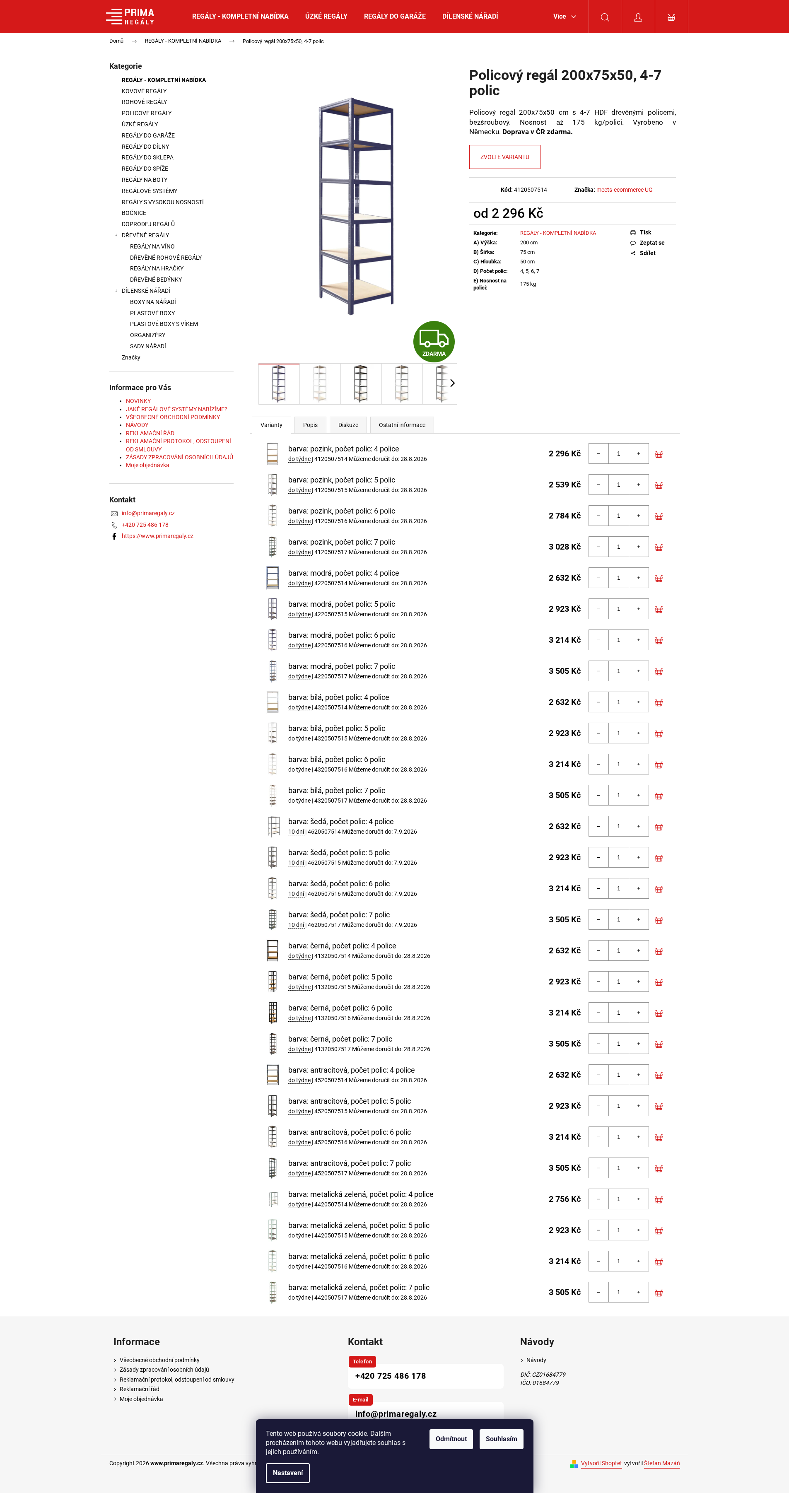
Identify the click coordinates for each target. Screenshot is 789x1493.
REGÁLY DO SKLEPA (148, 157)
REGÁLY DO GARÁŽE (148, 135)
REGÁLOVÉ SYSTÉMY (149, 191)
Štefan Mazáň (662, 1463)
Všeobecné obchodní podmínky (160, 1360)
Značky (131, 357)
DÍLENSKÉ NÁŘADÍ (146, 290)
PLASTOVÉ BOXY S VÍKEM (164, 324)
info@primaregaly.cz (148, 513)
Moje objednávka (147, 465)
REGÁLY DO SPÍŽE (145, 168)
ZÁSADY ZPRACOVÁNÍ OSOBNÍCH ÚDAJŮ (179, 457)
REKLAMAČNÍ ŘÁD (150, 433)
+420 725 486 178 (145, 524)
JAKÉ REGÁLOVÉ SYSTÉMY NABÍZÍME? (176, 409)
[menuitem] (240, 16)
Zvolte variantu (504, 157)
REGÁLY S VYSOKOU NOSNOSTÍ (163, 202)
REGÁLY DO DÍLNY (145, 146)
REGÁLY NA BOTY (144, 179)
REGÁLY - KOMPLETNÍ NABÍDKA (164, 80)
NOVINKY (138, 401)
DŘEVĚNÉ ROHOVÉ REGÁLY (166, 257)
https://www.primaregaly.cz (157, 536)
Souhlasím (501, 1439)
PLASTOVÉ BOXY (152, 313)
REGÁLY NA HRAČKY (156, 268)
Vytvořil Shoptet (601, 1463)
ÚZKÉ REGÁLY (140, 124)
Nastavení (288, 1473)
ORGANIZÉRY (147, 335)
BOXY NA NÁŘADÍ (153, 302)
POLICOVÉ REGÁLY (146, 113)
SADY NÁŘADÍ (148, 346)
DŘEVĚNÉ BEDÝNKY (156, 279)
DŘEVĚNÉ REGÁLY (145, 235)
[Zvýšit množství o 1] (639, 453)
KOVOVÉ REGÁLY (145, 91)
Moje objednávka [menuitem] (141, 1399)
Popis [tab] (310, 425)
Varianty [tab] (271, 425)
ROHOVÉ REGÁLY (144, 102)
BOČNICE (134, 213)
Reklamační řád (139, 1389)
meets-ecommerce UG (624, 189)
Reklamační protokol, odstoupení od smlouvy (177, 1379)
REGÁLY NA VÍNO (152, 246)
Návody (536, 1360)
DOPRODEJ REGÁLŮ (148, 224)
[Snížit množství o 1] (599, 453)
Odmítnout (451, 1439)
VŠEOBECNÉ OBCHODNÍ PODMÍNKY (173, 417)
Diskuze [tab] (348, 425)
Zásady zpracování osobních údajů (164, 1369)
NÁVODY (137, 425)
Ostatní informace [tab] (402, 425)
